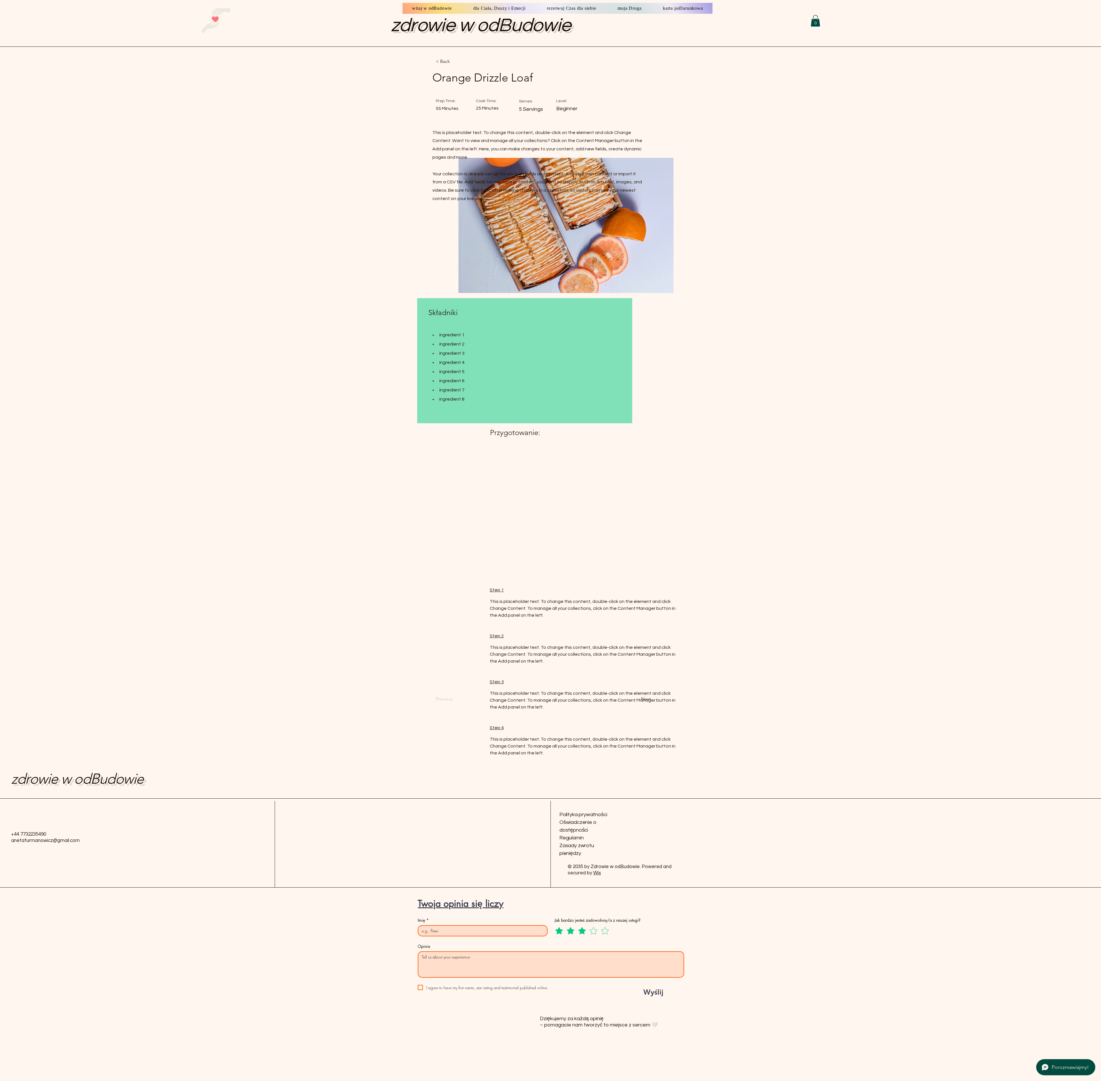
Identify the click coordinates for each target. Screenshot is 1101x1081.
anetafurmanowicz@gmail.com (45, 840)
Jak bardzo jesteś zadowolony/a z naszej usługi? (598, 920)
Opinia (424, 946)
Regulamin (571, 838)
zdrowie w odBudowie (481, 25)
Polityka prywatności (583, 814)
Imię (423, 920)
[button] (815, 21)
